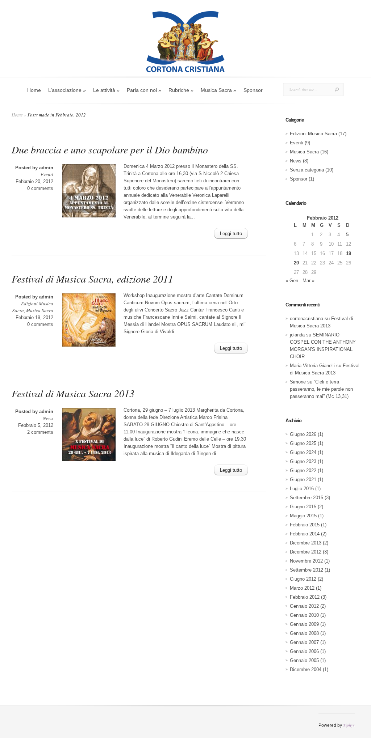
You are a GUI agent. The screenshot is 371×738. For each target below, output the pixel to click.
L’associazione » (67, 90)
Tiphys (349, 725)
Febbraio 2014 (305, 533)
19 (348, 253)
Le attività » (106, 90)
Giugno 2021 (303, 479)
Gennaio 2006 (304, 651)
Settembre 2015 (306, 497)
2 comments (40, 432)
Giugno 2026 (303, 434)
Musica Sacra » (218, 90)
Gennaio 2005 (304, 660)
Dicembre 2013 (305, 543)
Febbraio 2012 (305, 597)
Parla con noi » (144, 90)
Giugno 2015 (303, 506)
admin (46, 167)
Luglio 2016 (302, 488)
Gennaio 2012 (304, 606)
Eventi (47, 174)
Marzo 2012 (302, 588)
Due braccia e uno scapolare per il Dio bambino (110, 149)
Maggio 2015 (303, 515)
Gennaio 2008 (304, 633)
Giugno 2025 (303, 443)
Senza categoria (307, 170)
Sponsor (253, 90)
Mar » (308, 280)
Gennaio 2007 (304, 642)
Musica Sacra (39, 310)
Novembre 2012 (306, 561)
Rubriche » (180, 90)
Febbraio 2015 (305, 524)
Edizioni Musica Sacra (313, 133)
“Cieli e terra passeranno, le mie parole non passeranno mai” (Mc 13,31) (321, 389)
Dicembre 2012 (305, 552)
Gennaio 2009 (304, 624)
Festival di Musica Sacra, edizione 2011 (92, 278)
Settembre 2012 (306, 570)
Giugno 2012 (303, 579)
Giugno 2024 (303, 452)
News (48, 418)
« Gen (291, 280)
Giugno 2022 (303, 470)
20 (296, 263)
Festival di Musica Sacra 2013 (73, 393)
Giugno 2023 (303, 461)
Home (34, 90)
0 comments (40, 188)
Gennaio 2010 (304, 615)
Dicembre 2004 (305, 669)
